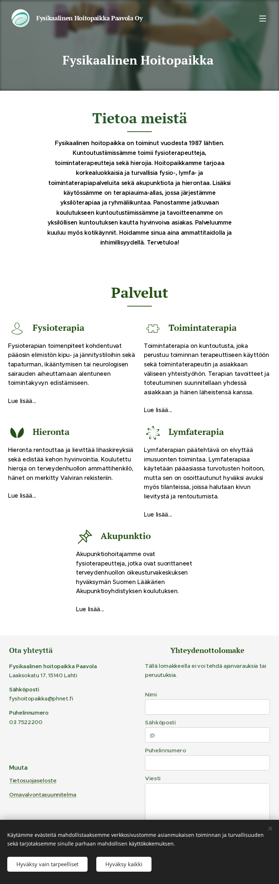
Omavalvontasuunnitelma (42, 794)
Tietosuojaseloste (33, 780)
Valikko (262, 18)
